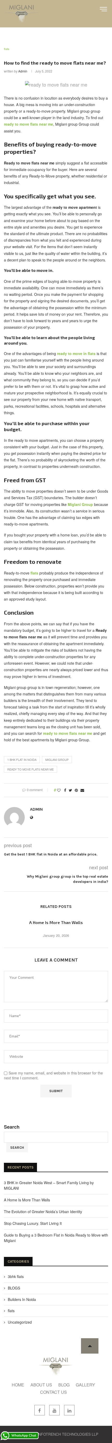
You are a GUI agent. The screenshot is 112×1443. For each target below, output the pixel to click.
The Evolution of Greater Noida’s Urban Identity (43, 1211)
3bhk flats (16, 1276)
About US (41, 1385)
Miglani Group (57, 759)
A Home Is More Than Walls (56, 922)
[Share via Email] (82, 790)
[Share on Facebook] (65, 790)
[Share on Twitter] (70, 790)
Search (12, 1126)
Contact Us (53, 1392)
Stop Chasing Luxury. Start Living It (33, 1223)
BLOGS (14, 1288)
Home (18, 1385)
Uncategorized (20, 1322)
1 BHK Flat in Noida (21, 759)
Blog (64, 1385)
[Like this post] (59, 790)
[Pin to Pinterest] (76, 790)
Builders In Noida (22, 1299)
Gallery (85, 1385)
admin (22, 71)
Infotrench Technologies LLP (67, 1434)
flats (6, 49)
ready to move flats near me (30, 769)
